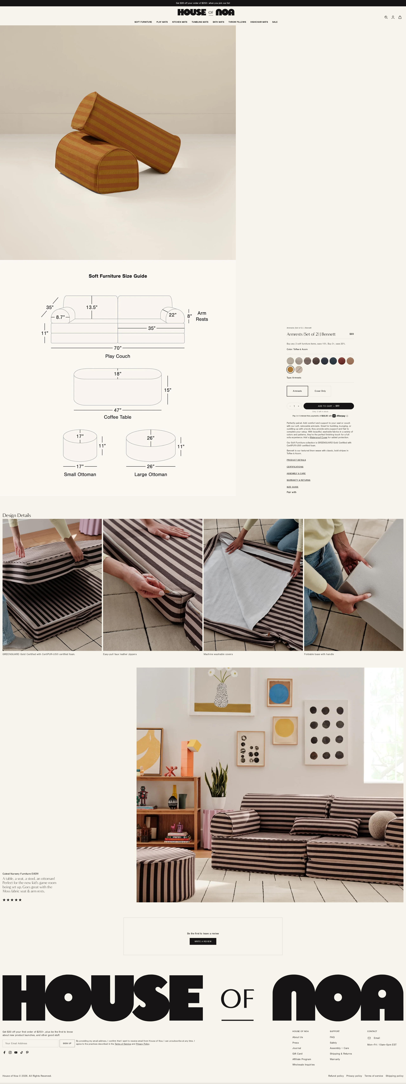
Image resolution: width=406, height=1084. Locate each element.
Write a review (203, 941)
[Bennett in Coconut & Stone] (299, 369)
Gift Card (297, 1053)
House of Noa (10, 1075)
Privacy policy (354, 1075)
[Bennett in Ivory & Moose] (307, 361)
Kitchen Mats (179, 22)
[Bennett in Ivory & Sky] (299, 361)
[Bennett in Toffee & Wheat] (350, 361)
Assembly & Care (296, 473)
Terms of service (374, 1075)
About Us (297, 1037)
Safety (333, 1042)
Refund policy (336, 1075)
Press (295, 1042)
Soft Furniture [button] (143, 22)
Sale (275, 22)
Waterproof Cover (318, 437)
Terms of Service (123, 1044)
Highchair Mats (259, 22)
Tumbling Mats (200, 22)
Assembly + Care (339, 1048)
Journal (296, 1048)
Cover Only (320, 391)
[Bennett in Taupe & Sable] (316, 361)
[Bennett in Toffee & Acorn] (290, 369)
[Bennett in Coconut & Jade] (290, 361)
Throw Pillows (237, 22)
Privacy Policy (142, 1044)
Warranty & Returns (298, 480)
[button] (386, 17)
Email (377, 1038)
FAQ (332, 1037)
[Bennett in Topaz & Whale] (333, 361)
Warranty (335, 1059)
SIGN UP (67, 1043)
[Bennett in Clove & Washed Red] (341, 361)
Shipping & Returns (341, 1053)
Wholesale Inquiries (303, 1064)
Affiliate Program (301, 1059)
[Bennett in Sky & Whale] (324, 361)
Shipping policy (394, 1075)
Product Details (296, 460)
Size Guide (292, 487)
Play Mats (162, 22)
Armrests (297, 391)
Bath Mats (218, 22)
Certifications (295, 467)
